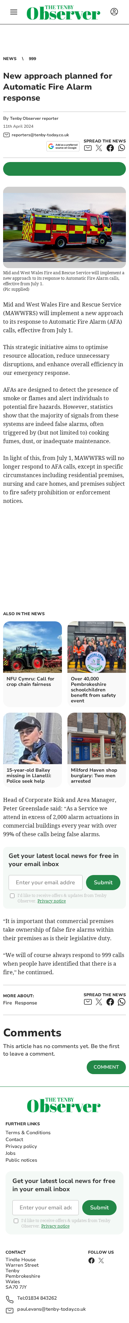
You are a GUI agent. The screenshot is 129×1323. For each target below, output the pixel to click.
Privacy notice (51, 901)
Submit (103, 882)
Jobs (10, 1153)
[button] (14, 12)
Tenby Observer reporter (34, 118)
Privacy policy (21, 1146)
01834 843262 (41, 1298)
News (10, 58)
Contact (14, 1139)
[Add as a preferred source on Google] (62, 146)
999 (32, 58)
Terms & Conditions (28, 1132)
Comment (106, 1067)
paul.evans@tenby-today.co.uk (51, 1309)
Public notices (21, 1160)
